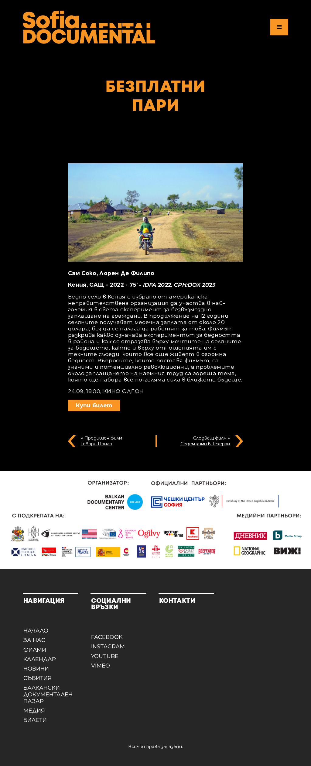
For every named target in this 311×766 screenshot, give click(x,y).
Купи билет (94, 405)
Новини (36, 668)
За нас (34, 640)
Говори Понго (96, 444)
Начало (35, 630)
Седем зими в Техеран (205, 444)
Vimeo (100, 665)
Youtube (104, 656)
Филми (34, 650)
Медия (34, 710)
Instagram (108, 646)
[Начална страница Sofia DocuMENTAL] (89, 27)
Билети (35, 720)
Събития (37, 678)
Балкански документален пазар (48, 695)
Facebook (107, 637)
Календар (39, 659)
